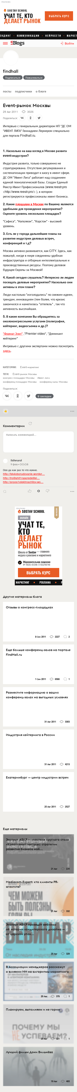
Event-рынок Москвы (25, 374)
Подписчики (23, 91)
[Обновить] (30, 423)
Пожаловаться (33, 77)
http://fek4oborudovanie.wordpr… (24, 474)
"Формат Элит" (13, 333)
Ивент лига (44, 378)
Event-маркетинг (29, 367)
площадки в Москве (29, 204)
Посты (7, 91)
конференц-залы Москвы (54, 381)
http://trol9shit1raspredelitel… (21, 478)
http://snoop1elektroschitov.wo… (23, 482)
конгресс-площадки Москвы (19, 378)
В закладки (44, 396)
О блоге (41, 91)
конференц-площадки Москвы (20, 381)
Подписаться (12, 77)
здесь (7, 350)
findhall (10, 71)
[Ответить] (5, 491)
